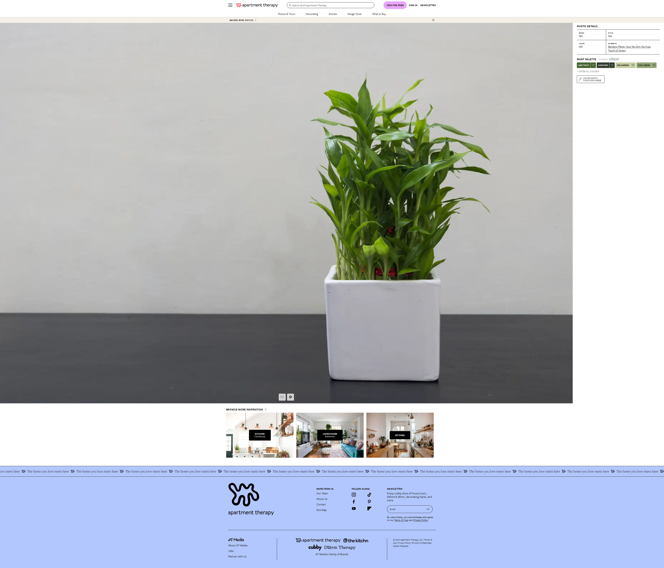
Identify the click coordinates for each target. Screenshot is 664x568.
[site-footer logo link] (236, 540)
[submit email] (428, 509)
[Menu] (230, 5)
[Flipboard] (369, 508)
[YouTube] (354, 508)
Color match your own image (592, 79)
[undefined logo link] (257, 5)
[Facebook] (354, 502)
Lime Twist (583, 65)
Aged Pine (603, 65)
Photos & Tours (286, 14)
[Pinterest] (369, 502)
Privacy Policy (420, 520)
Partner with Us (237, 556)
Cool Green (644, 65)
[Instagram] (354, 495)
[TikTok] (369, 495)
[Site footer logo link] (270, 497)
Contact (321, 504)
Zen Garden (623, 65)
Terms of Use (401, 520)
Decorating (312, 14)
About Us (322, 499)
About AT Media (237, 545)
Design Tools (354, 14)
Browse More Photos (241, 20)
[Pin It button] (290, 397)
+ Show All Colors (588, 71)
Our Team (322, 493)
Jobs (231, 551)
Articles (333, 14)
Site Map (321, 510)
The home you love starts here (42, 471)
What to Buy (379, 14)
